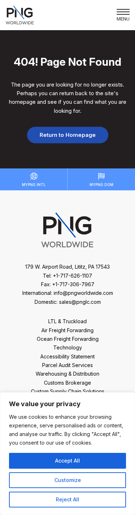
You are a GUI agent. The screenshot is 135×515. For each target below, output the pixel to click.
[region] (67, 453)
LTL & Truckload (67, 321)
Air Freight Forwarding (67, 330)
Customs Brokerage (67, 383)
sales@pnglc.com (80, 302)
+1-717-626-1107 (72, 276)
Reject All (67, 499)
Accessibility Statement (67, 356)
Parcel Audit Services (67, 365)
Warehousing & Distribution (67, 374)
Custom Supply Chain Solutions (67, 391)
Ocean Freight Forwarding (68, 339)
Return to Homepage (68, 134)
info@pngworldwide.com (83, 293)
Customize (67, 480)
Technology (67, 347)
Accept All (67, 461)
